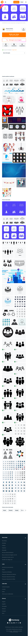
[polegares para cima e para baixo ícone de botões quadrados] (8, 154)
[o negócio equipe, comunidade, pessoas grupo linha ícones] (16, 399)
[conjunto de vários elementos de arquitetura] (16, 233)
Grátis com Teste (14, 34)
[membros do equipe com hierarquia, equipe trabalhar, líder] (13, 328)
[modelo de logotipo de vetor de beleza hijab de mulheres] (6, 109)
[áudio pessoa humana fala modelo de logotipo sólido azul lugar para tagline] (17, 188)
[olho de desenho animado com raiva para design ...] (17, 110)
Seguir (23, 30)
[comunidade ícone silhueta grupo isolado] (9, 390)
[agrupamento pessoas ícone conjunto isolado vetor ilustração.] (19, 304)
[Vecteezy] (2, 2)
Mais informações (6, 52)
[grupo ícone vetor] (8, 420)
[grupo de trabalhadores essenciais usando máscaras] (6, 233)
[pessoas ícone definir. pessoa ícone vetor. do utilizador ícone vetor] (9, 410)
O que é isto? (14, 49)
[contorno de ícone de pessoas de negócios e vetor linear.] (8, 122)
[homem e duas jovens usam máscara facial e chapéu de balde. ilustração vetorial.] (5, 138)
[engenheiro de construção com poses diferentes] (8, 166)
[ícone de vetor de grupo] (8, 305)
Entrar (22, 2)
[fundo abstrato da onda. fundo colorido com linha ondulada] (13, 211)
